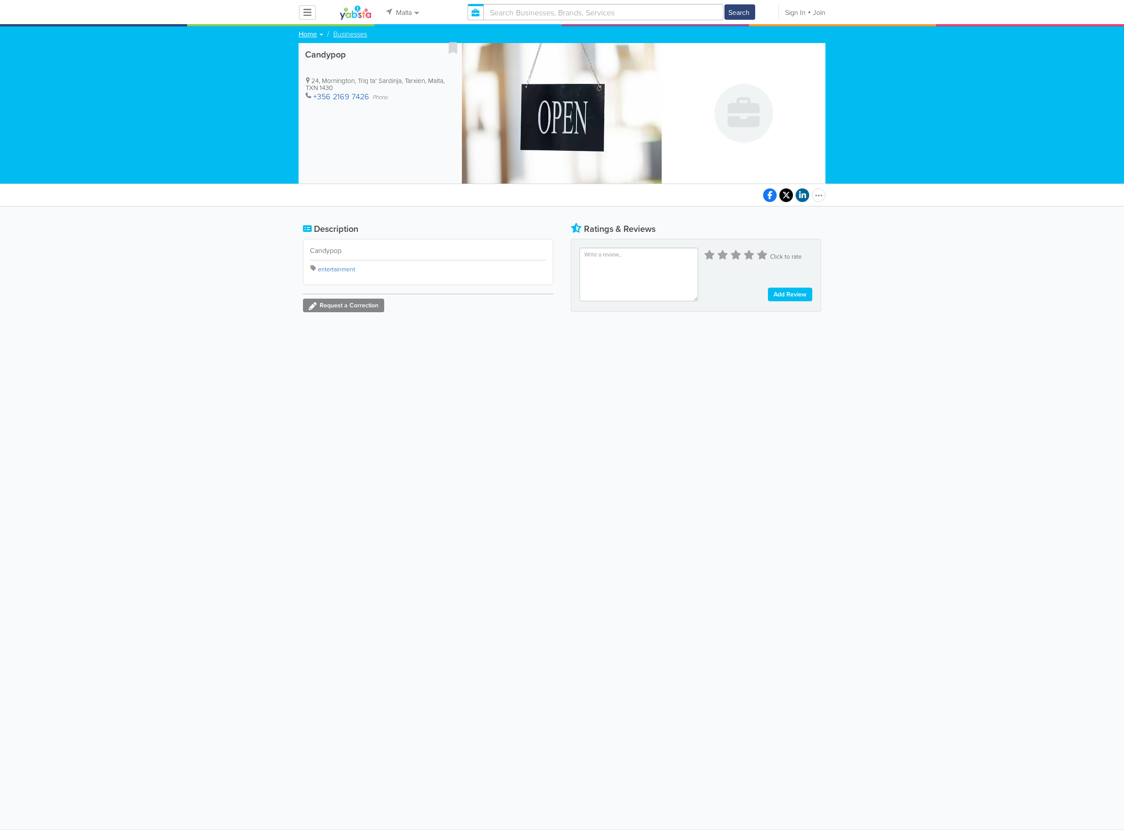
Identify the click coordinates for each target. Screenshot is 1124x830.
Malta (403, 12)
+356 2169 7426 (341, 96)
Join (819, 12)
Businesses (350, 33)
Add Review (790, 294)
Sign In (795, 12)
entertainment (336, 269)
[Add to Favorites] (453, 48)
